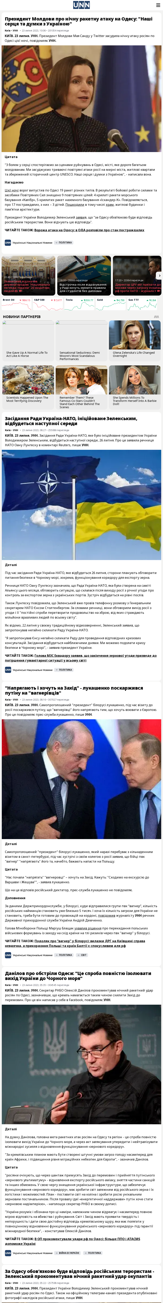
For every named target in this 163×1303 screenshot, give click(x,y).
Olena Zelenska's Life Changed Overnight (134, 354)
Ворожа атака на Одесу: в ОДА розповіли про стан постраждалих (89, 230)
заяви (80, 217)
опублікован (146, 1293)
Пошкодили (74, 204)
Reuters (64, 445)
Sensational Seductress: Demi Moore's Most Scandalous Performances (80, 355)
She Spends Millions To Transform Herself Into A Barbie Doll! (134, 400)
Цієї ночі (12, 190)
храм (110, 204)
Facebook (76, 1000)
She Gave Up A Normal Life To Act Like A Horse (27, 354)
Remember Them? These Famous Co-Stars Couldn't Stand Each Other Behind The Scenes (80, 402)
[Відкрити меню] (157, 5)
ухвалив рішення (87, 928)
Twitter (99, 36)
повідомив (106, 915)
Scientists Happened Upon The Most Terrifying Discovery (27, 399)
